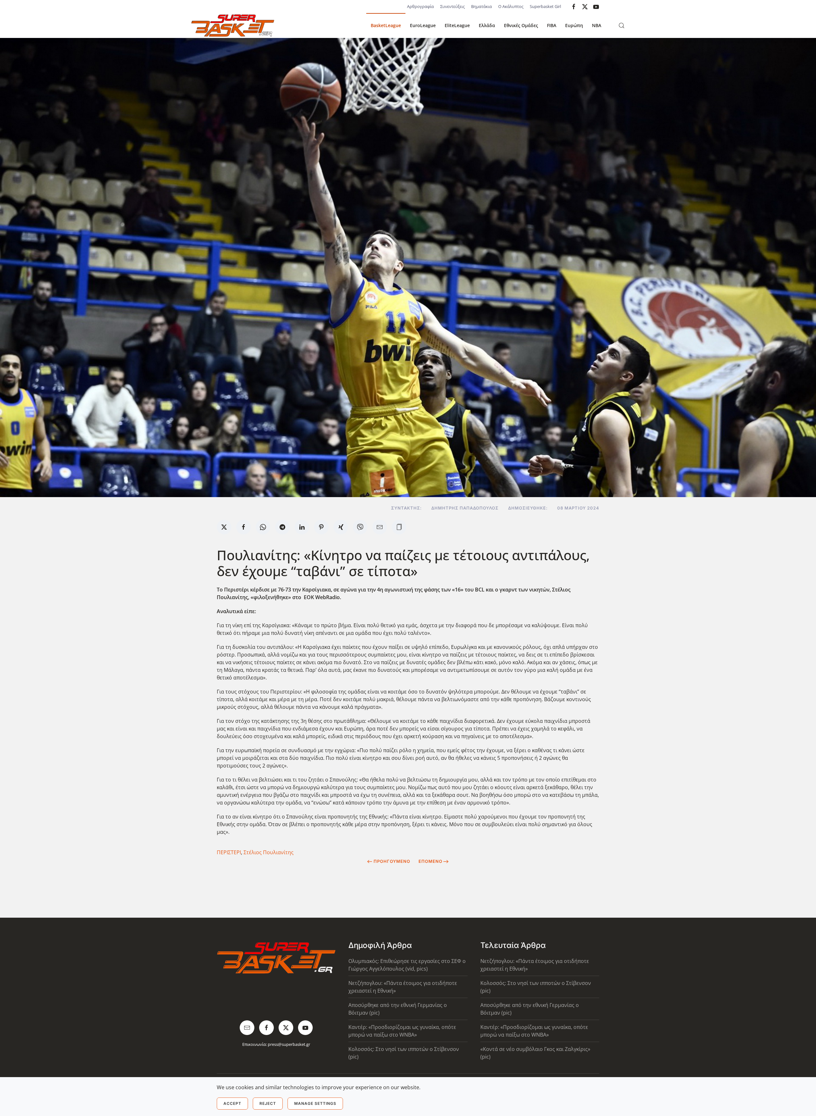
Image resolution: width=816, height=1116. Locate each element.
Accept (232, 1103)
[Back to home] (232, 25)
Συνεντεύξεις (452, 6)
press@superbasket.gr (289, 1044)
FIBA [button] (551, 25)
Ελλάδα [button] (487, 25)
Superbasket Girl (545, 6)
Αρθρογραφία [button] (420, 6)
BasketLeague (386, 25)
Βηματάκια (481, 6)
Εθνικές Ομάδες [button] (521, 25)
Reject (267, 1103)
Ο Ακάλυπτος (510, 6)
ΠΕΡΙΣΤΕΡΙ (229, 852)
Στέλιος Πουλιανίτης (269, 852)
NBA (596, 25)
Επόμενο (430, 861)
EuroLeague (423, 25)
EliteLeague (457, 25)
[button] (621, 25)
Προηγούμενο (392, 861)
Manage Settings (315, 1103)
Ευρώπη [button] (574, 25)
